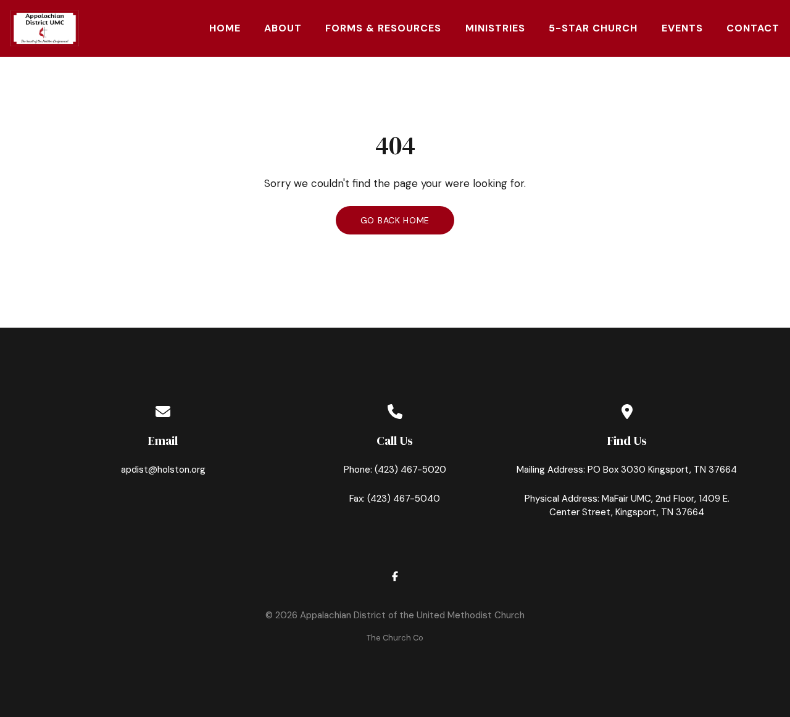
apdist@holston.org (163, 469)
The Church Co (395, 637)
